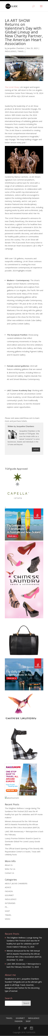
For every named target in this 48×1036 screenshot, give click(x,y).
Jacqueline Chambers (16, 48)
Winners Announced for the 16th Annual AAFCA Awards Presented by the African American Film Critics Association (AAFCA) (22, 824)
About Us (9, 865)
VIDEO (7, 919)
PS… (6, 907)
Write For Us (10, 869)
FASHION (9, 891)
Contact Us (9, 873)
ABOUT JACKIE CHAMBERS (16, 883)
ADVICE (8, 887)
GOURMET (9, 895)
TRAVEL (20, 51)
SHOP (7, 911)
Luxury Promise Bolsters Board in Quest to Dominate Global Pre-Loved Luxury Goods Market (23, 841)
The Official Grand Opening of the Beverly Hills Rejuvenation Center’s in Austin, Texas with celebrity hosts (24, 851)
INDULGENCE (10, 51)
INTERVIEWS (10, 903)
